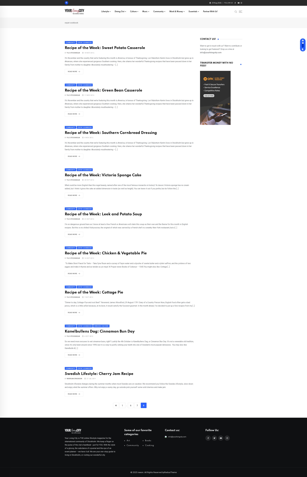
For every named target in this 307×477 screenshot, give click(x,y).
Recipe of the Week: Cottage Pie (94, 292)
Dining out (119, 12)
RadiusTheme (170, 472)
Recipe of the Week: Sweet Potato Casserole (105, 48)
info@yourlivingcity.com (177, 437)
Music (145, 12)
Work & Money (176, 12)
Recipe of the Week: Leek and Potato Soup (103, 214)
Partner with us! (210, 12)
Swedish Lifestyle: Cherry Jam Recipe (99, 374)
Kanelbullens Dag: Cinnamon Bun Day (100, 331)
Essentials (193, 12)
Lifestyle (105, 12)
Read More (72, 71)
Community (158, 12)
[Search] (236, 11)
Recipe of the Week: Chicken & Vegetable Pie (106, 253)
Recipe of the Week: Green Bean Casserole (103, 90)
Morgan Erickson (74, 378)
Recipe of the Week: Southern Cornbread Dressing (111, 133)
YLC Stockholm (73, 53)
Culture (133, 12)
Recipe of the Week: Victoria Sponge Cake (103, 175)
